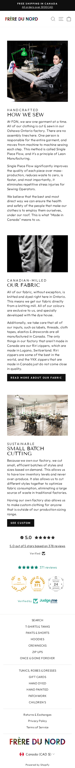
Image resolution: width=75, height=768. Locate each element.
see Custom (21, 522)
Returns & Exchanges (37, 714)
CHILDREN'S (37, 702)
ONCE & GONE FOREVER (37, 658)
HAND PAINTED (37, 689)
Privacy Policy (37, 721)
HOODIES (37, 639)
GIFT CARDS (37, 677)
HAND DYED (37, 683)
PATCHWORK (37, 696)
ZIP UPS (37, 652)
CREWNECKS (37, 645)
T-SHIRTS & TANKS (37, 626)
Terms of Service (37, 727)
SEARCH (37, 620)
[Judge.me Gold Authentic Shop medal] (19, 583)
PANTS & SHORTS (37, 633)
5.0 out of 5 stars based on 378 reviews (37, 546)
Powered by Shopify (38, 764)
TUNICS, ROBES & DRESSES (37, 670)
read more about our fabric (36, 377)
